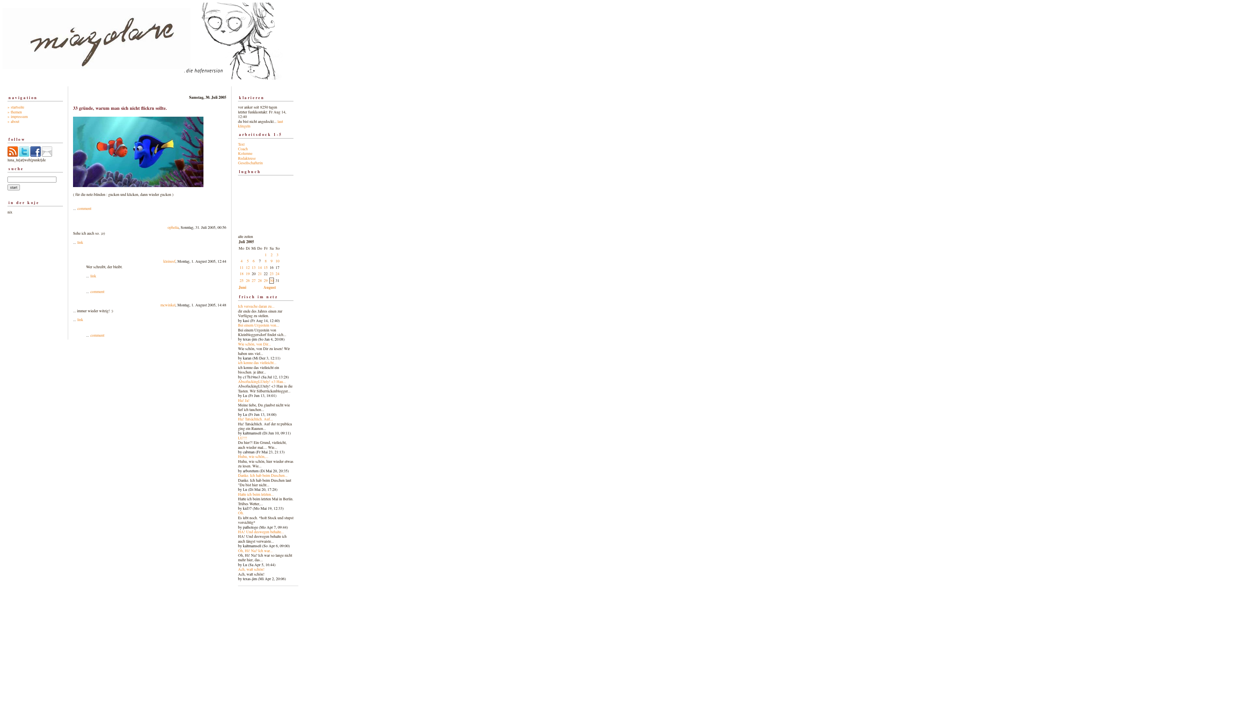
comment (84, 208)
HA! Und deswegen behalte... (261, 531)
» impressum (17, 116)
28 (260, 280)
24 (277, 273)
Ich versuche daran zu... (256, 306)
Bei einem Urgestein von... (258, 325)
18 (242, 273)
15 (266, 267)
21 (260, 273)
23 (272, 273)
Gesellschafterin (250, 162)
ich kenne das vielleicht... (257, 362)
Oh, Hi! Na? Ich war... (255, 550)
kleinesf (169, 261)
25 (242, 280)
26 (248, 280)
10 (277, 260)
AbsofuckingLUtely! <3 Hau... (262, 381)
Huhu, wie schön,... (253, 456)
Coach (243, 148)
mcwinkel (167, 304)
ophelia (173, 227)
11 (242, 267)
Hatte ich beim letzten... (256, 494)
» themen (14, 111)
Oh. (241, 512)
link (80, 242)
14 (260, 267)
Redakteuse (247, 158)
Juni (242, 287)
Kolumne (245, 153)
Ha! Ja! (243, 400)
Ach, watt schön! (251, 569)
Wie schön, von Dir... (254, 343)
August (269, 287)
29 (266, 280)
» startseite (15, 107)
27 (254, 280)
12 (248, 267)
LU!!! (242, 437)
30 (272, 280)
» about (13, 121)
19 (248, 273)
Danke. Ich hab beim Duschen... (263, 475)
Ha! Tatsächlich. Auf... (255, 418)
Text (241, 144)
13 (254, 267)
